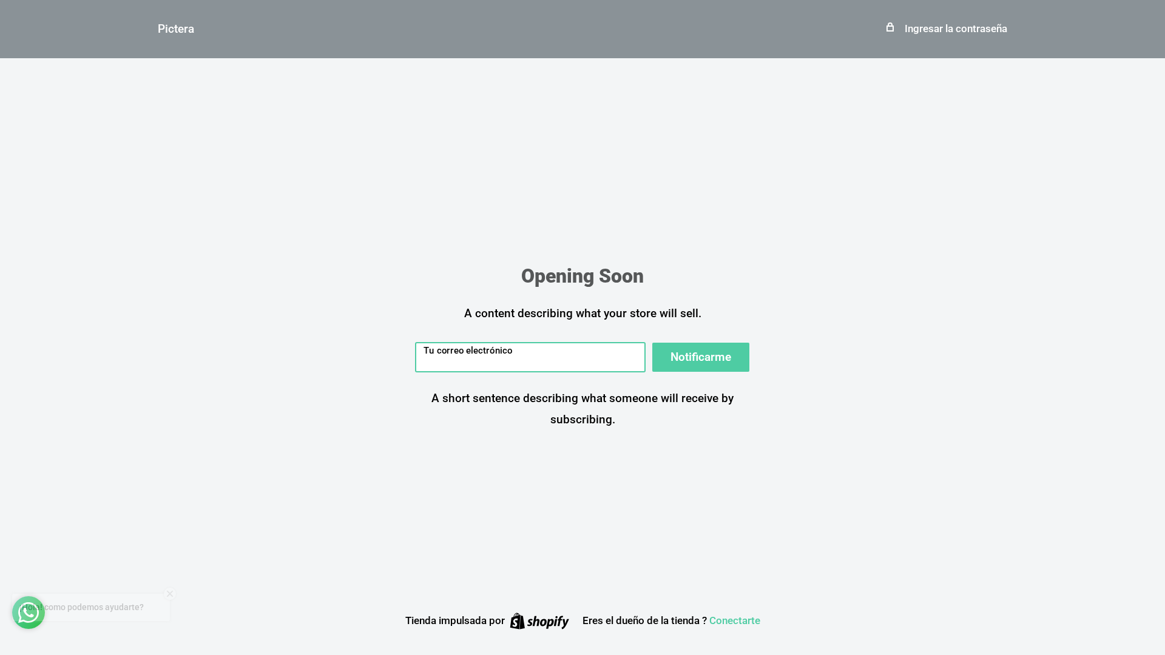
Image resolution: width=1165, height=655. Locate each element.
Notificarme (700, 357)
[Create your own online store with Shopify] (539, 621)
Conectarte (734, 620)
